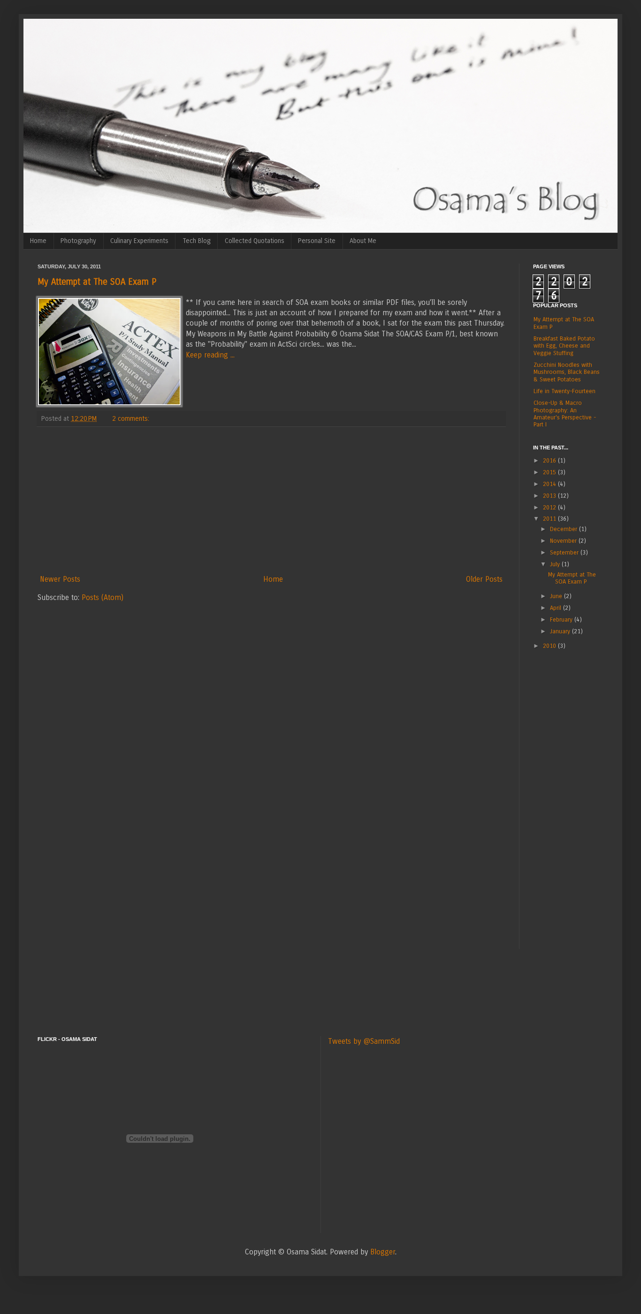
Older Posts (484, 579)
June (557, 596)
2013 (550, 495)
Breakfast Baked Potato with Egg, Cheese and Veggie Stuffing (564, 346)
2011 (550, 518)
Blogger (382, 1251)
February (562, 619)
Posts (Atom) (102, 597)
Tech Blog (197, 241)
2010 (550, 645)
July (556, 564)
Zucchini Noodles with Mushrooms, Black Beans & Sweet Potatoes (567, 372)
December (564, 528)
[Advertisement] (271, 500)
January (561, 631)
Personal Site (317, 241)
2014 (550, 483)
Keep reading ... (210, 354)
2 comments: (131, 419)
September (565, 552)
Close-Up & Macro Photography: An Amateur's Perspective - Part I (565, 413)
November (564, 540)
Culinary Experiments (139, 241)
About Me (363, 241)
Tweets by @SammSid (364, 1041)
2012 (550, 507)
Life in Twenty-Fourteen (564, 391)
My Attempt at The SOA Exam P (97, 282)
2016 (550, 460)
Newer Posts (60, 579)
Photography (78, 241)
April (556, 607)
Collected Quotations (254, 241)
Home (38, 241)
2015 (550, 472)
